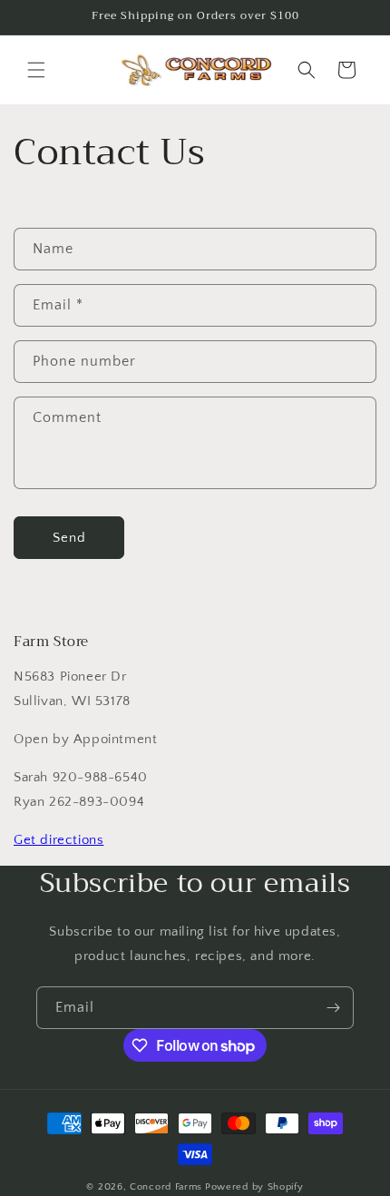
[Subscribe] (333, 1007)
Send (69, 537)
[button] (36, 70)
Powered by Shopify (254, 1186)
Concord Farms (166, 1186)
